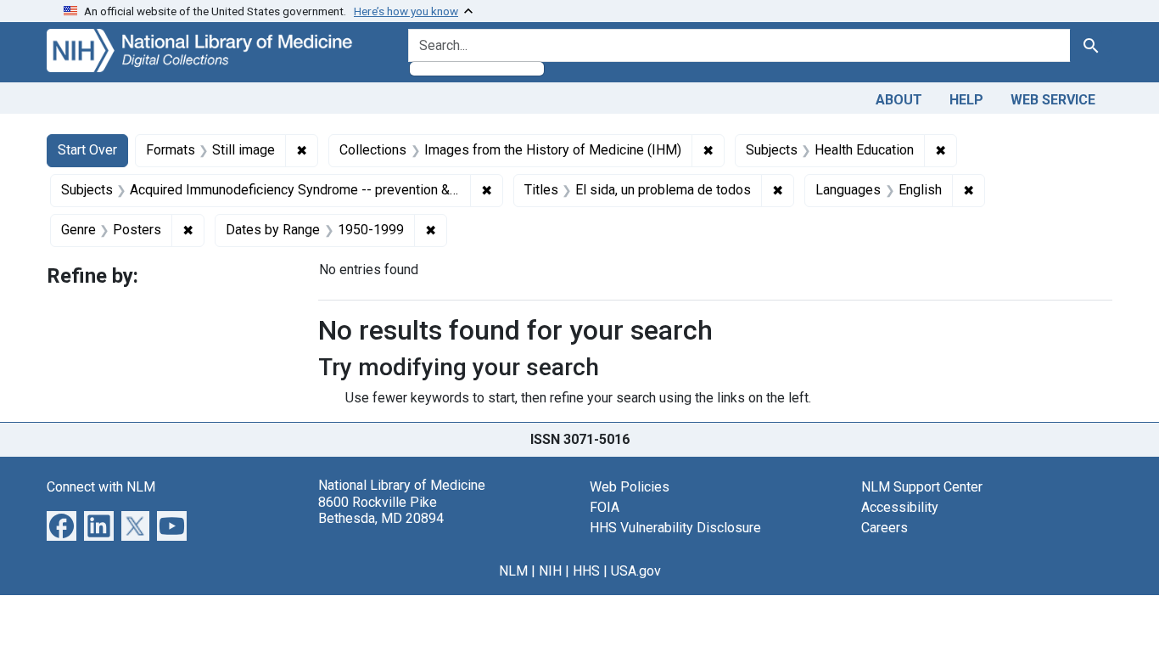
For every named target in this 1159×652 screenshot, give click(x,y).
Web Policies (629, 487)
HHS (586, 571)
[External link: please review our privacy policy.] (61, 525)
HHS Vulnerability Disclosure (675, 528)
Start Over (87, 150)
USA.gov (636, 571)
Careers (884, 528)
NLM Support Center (922, 487)
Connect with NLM (101, 487)
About (899, 100)
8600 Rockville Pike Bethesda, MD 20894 (381, 510)
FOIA (604, 507)
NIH (550, 571)
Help (966, 100)
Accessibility (899, 507)
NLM (513, 571)
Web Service (1053, 100)
